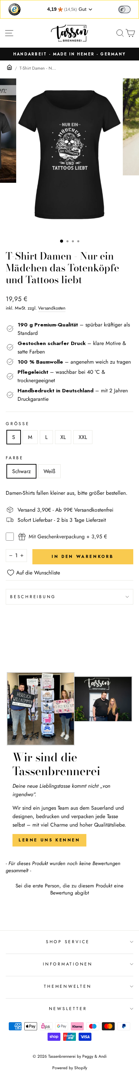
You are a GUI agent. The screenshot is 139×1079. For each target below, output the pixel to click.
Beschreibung (33, 597)
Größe (18, 424)
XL (63, 437)
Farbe (15, 458)
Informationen (68, 964)
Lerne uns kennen (49, 840)
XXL (83, 437)
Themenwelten (67, 986)
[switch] (124, 9)
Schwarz (21, 471)
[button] (69, 889)
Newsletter (68, 1009)
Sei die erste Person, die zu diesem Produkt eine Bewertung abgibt (69, 889)
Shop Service (68, 942)
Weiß (49, 471)
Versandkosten (51, 308)
